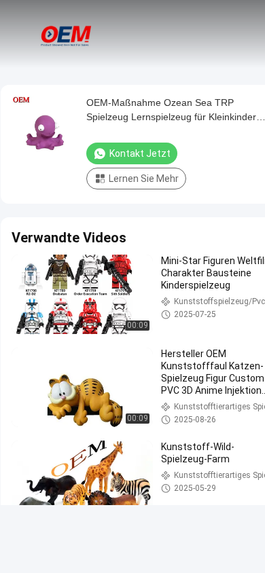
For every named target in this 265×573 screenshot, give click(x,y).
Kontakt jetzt (140, 153)
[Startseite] (67, 34)
